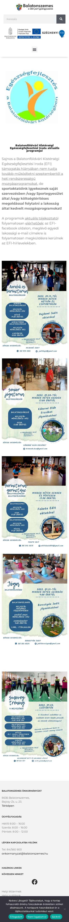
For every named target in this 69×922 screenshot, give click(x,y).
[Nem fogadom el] (64, 909)
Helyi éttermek (11, 891)
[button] (35, 49)
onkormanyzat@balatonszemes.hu (25, 853)
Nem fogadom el (37, 916)
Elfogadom (16, 916)
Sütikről (56, 916)
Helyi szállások (11, 895)
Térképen (8, 805)
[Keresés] (60, 19)
